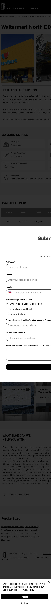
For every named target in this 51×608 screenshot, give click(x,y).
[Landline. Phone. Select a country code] (10, 292)
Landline (9, 287)
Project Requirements (15, 333)
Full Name (10, 262)
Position (10, 275)
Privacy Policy (28, 589)
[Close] (47, 583)
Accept (25, 596)
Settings (24, 602)
